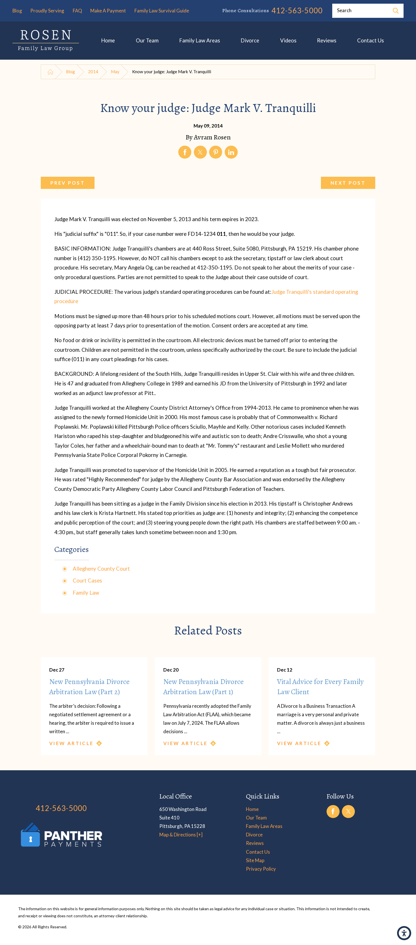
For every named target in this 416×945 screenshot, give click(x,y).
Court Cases (87, 580)
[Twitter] (348, 811)
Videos (288, 40)
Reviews (326, 40)
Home (108, 40)
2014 (93, 71)
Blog (17, 11)
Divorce (250, 40)
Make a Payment (108, 11)
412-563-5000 (297, 10)
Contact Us (370, 40)
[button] (404, 933)
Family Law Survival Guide (161, 11)
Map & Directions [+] (181, 835)
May (115, 71)
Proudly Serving (47, 11)
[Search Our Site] (396, 11)
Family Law (86, 593)
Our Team (147, 40)
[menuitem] (108, 40)
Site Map (255, 860)
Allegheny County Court (101, 569)
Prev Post (67, 183)
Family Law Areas (199, 40)
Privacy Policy (261, 869)
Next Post (348, 183)
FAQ (77, 11)
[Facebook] (333, 811)
